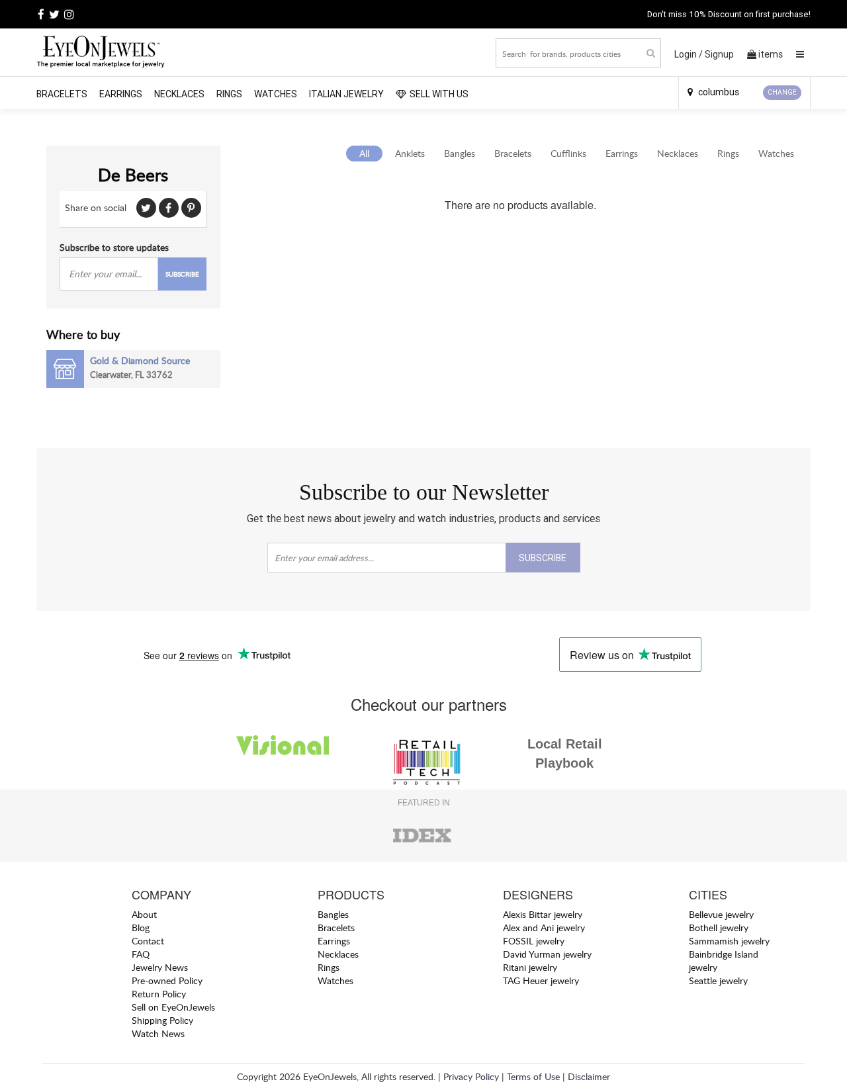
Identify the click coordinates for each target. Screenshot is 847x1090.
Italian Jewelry (346, 94)
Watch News (158, 1033)
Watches (275, 94)
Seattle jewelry (718, 980)
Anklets (410, 153)
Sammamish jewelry (729, 940)
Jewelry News (160, 967)
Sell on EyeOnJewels (173, 1007)
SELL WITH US (439, 94)
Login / (688, 54)
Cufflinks (568, 153)
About (144, 914)
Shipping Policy (162, 1020)
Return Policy (159, 993)
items (770, 54)
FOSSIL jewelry (533, 940)
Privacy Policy (471, 1076)
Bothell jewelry (718, 927)
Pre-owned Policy (167, 980)
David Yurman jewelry (547, 954)
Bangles (459, 153)
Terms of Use (533, 1076)
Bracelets (61, 94)
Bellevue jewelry (721, 914)
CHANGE (782, 92)
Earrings (120, 94)
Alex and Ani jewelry (544, 927)
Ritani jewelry (530, 967)
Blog (141, 927)
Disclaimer (589, 1076)
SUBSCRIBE (182, 274)
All (364, 153)
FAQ (141, 954)
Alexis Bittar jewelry (542, 914)
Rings (229, 94)
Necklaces (179, 94)
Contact (148, 940)
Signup (719, 54)
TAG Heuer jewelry (541, 980)
